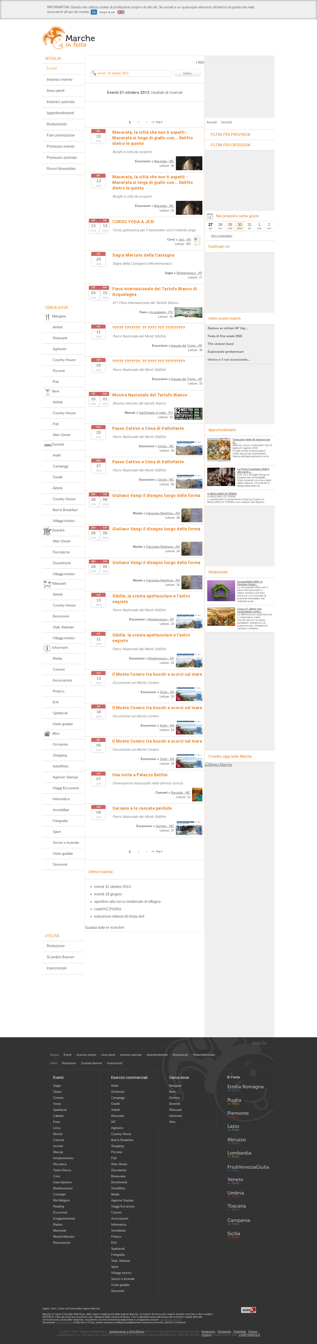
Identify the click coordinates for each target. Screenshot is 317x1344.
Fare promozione (61, 135)
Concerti (58, 1140)
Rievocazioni (61, 1242)
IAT (113, 1122)
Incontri (58, 1146)
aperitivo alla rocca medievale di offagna (127, 902)
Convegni (59, 1194)
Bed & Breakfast (65, 510)
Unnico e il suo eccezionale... (229, 359)
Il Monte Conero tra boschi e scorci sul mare (157, 674)
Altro (172, 1122)
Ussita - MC (166, 446)
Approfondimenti (60, 113)
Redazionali (57, 124)
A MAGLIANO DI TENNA (222, 493)
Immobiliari (61, 810)
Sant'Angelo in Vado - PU (156, 412)
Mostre (57, 1134)
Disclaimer (224, 1331)
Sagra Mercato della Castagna (143, 255)
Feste (57, 1104)
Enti (55, 702)
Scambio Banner (60, 957)
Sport (57, 832)
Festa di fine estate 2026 (225, 336)
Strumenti (60, 864)
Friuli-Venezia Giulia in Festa (248, 1168)
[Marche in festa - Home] (73, 37)
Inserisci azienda (60, 102)
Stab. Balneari (63, 627)
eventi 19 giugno (108, 894)
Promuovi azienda (62, 158)
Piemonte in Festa (248, 1115)
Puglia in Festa (248, 1102)
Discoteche (61, 552)
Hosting (206, 1335)
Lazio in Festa (248, 1129)
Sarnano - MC (164, 826)
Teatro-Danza (62, 1170)
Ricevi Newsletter (61, 169)
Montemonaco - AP (189, 273)
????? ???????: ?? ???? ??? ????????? (148, 327)
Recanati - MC (180, 792)
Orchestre (60, 744)
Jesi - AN (184, 239)
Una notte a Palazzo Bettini (140, 774)
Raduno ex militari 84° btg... (228, 328)
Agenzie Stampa (65, 777)
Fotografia (60, 821)
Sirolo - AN (167, 692)
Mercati (58, 1152)
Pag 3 (159, 122)
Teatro (57, 1091)
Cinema (58, 1097)
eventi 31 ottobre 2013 (112, 887)
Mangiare (175, 1085)
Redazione (56, 946)
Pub (56, 382)
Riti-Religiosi (61, 1200)
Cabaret (58, 1116)
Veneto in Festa (248, 1182)
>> (153, 122)
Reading (58, 1206)
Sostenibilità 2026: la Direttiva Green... (249, 583)
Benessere (61, 616)
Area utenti (56, 91)
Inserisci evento (59, 80)
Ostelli (57, 477)
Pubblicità (239, 1331)
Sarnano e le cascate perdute (142, 808)
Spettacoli (60, 713)
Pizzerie (59, 371)
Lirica (56, 1128)
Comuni (59, 669)
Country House (64, 360)
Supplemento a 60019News (126, 1331)
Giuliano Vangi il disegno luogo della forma (156, 495)
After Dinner (62, 435)
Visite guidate (63, 724)
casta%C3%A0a (107, 909)
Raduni (57, 1224)
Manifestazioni (63, 1188)
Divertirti (174, 1104)
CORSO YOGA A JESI (133, 221)
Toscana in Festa (248, 1208)
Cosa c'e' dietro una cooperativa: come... (249, 610)
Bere (172, 1091)
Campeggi (60, 466)
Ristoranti (60, 338)
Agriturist (59, 349)
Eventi (52, 68)
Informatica (61, 799)
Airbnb (57, 327)
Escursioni (60, 1212)
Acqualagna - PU (161, 312)
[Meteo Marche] (218, 765)
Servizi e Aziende (66, 843)
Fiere (56, 1122)
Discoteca (60, 1164)
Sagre (57, 1085)
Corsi (56, 1176)
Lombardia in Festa (248, 1155)
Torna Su (259, 1043)
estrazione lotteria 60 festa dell (119, 916)
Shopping (60, 755)
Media (57, 658)
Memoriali (59, 1230)
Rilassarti (175, 1110)
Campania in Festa (248, 1221)
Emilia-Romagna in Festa (248, 1089)
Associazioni (62, 680)
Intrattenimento (63, 1158)
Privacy (253, 1331)
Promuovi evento (60, 146)
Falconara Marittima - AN (163, 513)
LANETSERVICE (249, 1335)
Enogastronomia (64, 1218)
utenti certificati (64, 1322)
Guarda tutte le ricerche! (104, 928)
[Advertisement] (240, 84)
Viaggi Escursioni (66, 788)
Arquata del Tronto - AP (186, 345)
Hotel (57, 455)
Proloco (58, 691)
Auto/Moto (60, 766)
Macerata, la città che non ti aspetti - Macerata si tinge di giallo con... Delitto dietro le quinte (152, 138)
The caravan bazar (221, 344)
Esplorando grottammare (226, 351)
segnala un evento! (170, 1319)
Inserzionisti (56, 968)
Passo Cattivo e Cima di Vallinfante (148, 428)
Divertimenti (62, 563)
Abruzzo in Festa (248, 1142)
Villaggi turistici (64, 521)
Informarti (175, 1116)
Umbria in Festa (248, 1195)
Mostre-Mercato (63, 1236)
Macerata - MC (164, 161)
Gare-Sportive (62, 1182)
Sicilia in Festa (248, 1235)
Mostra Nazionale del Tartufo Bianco (150, 394)
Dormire (174, 1097)
